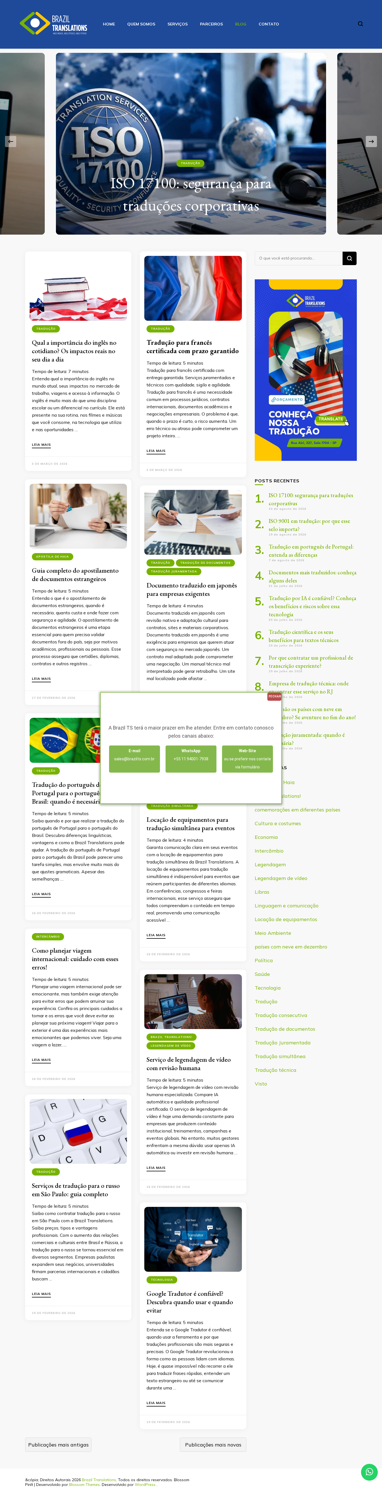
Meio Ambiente (273, 933)
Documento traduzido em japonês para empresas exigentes (192, 589)
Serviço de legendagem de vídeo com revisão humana (189, 1063)
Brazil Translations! (171, 1037)
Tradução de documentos (205, 563)
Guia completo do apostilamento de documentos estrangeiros (75, 574)
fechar (275, 696)
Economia (266, 837)
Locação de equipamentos (286, 919)
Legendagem (270, 864)
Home (109, 24)
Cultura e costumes (278, 823)
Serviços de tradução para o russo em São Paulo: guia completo (76, 1189)
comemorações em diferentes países (297, 809)
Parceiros (211, 24)
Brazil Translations (99, 1479)
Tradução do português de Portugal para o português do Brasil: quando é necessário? (71, 793)
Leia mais (41, 445)
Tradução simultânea (172, 806)
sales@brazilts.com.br (134, 755)
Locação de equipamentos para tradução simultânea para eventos (191, 823)
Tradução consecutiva (281, 1015)
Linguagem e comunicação (287, 905)
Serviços (178, 24)
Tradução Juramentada (174, 571)
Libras (262, 892)
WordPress (145, 1484)
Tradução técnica (275, 1070)
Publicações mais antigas (58, 1444)
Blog (240, 24)
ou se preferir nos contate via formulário (247, 759)
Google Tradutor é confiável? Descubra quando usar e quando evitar (190, 1302)
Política (264, 960)
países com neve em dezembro (291, 946)
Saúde (262, 974)
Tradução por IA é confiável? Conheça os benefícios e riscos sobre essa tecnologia (312, 606)
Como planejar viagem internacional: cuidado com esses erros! (75, 958)
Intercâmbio (48, 936)
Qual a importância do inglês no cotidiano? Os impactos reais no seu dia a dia (74, 351)
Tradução (190, 163)
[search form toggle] (360, 23)
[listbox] (191, 142)
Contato (269, 24)
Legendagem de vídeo (171, 1045)
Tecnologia (162, 1280)
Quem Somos (141, 24)
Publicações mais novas (213, 1444)
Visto (261, 1083)
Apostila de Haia (52, 556)
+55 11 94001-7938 (191, 755)
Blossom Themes (84, 1484)
